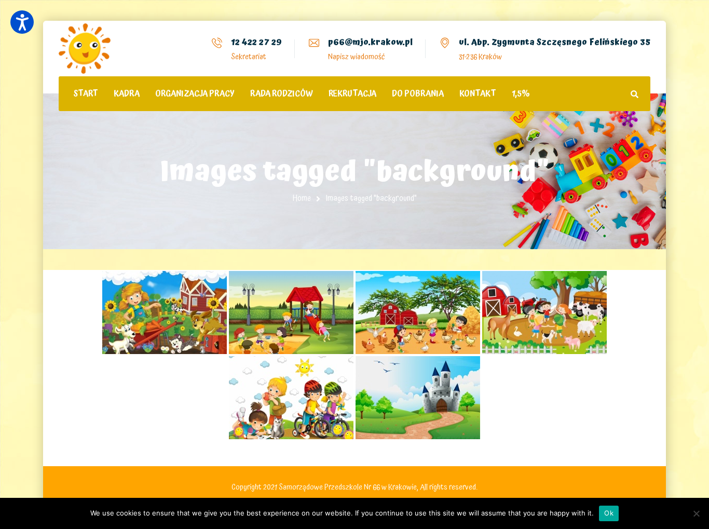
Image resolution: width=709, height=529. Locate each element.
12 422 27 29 (256, 42)
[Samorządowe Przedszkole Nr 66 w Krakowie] (85, 48)
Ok (608, 513)
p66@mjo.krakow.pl (370, 42)
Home (302, 198)
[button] (22, 22)
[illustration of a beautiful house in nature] (418, 397)
